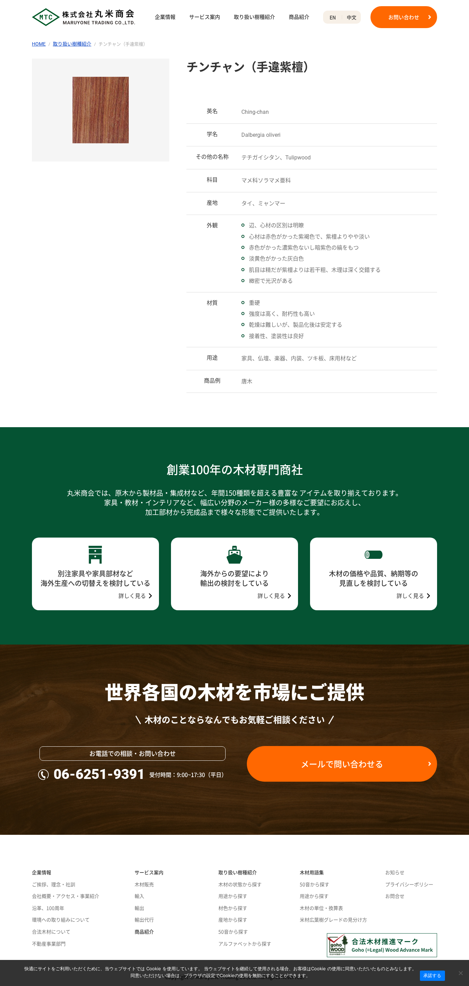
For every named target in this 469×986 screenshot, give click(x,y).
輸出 (139, 907)
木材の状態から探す (240, 884)
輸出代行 (144, 919)
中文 (351, 17)
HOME (39, 44)
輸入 (139, 895)
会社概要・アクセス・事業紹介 (65, 895)
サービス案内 (204, 17)
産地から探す (232, 919)
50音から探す (233, 931)
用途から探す (232, 895)
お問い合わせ (403, 17)
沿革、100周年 (48, 907)
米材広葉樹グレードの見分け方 (333, 919)
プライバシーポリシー (409, 884)
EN (333, 17)
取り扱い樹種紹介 (254, 17)
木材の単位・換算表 (321, 907)
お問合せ (394, 895)
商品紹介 (299, 17)
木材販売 (144, 884)
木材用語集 (312, 872)
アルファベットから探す (244, 943)
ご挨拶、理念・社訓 (53, 884)
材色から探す (232, 907)
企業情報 (165, 17)
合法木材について (51, 931)
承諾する (432, 975)
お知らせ (394, 872)
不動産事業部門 (49, 943)
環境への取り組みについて (61, 919)
